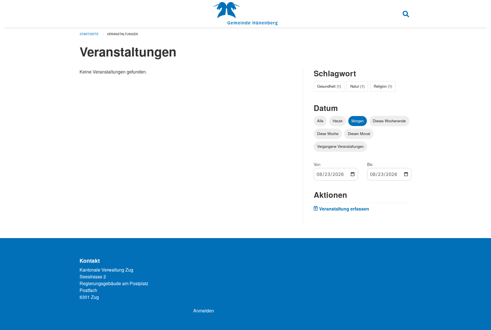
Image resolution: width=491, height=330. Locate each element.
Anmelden (203, 310)
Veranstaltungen (122, 34)
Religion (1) (383, 86)
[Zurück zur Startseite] (245, 13)
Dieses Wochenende (389, 120)
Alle (320, 120)
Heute (337, 120)
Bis (370, 164)
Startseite (89, 34)
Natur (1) (357, 86)
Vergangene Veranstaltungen (340, 146)
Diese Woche (327, 133)
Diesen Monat (359, 133)
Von (317, 164)
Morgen (357, 120)
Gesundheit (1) (329, 86)
